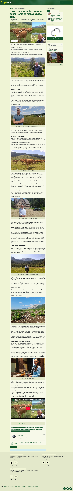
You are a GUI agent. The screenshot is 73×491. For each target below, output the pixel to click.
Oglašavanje (12, 486)
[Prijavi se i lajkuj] (64, 488)
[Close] (67, 2)
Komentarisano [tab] (53, 10)
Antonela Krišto (26, 429)
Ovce (33, 427)
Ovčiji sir (41, 427)
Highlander (14, 429)
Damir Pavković (22, 431)
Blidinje (13, 427)
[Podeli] (67, 488)
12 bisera (27, 431)
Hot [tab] (48, 10)
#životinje (54, 50)
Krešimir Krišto (20, 429)
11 (61, 64)
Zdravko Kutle (39, 429)
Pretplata (36, 486)
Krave (37, 427)
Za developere (24, 486)
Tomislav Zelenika (15, 431)
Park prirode (18, 427)
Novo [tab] (58, 10)
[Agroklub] (7, 2)
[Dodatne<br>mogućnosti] (70, 488)
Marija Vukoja (33, 429)
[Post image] (55, 57)
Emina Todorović (54, 44)
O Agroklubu (6, 486)
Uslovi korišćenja (17, 486)
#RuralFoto (50, 50)
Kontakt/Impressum (31, 486)
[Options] (61, 44)
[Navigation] (70, 2)
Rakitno (23, 427)
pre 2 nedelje (54, 45)
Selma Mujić (20, 435)
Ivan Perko (28, 427)
